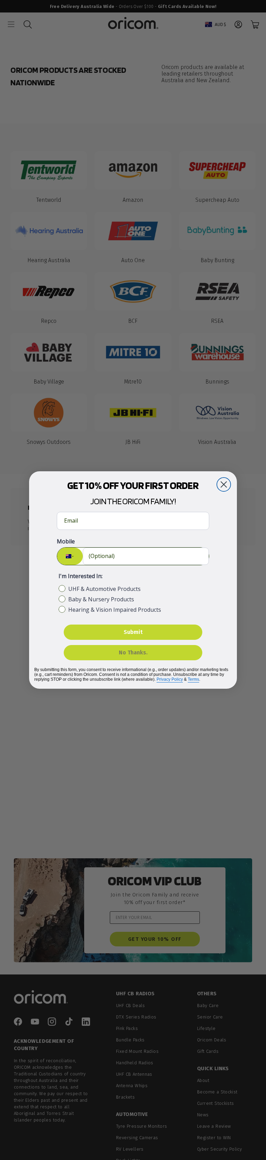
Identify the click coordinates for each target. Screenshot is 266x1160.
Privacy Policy (170, 679)
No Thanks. (133, 652)
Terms (193, 679)
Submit (133, 632)
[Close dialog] (224, 484)
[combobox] (70, 556)
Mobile (66, 541)
